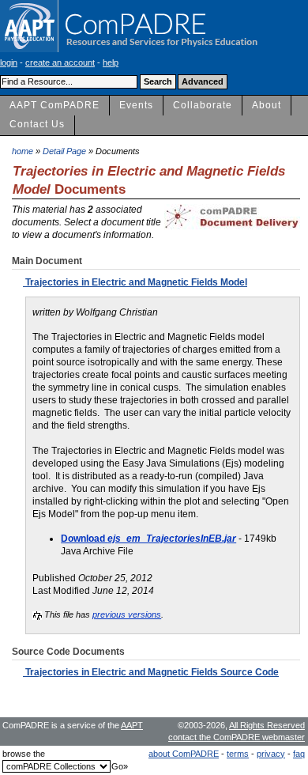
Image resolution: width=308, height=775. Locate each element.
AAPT (132, 725)
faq (299, 753)
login (8, 62)
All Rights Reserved (267, 725)
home (22, 151)
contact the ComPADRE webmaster (236, 737)
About (266, 105)
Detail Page (64, 151)
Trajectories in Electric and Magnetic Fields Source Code (151, 672)
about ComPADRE (183, 753)
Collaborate (202, 105)
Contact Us (37, 124)
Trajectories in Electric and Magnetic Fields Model (135, 282)
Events (136, 105)
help (110, 62)
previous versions (126, 614)
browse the (23, 753)
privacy (271, 753)
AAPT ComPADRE (54, 105)
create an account (60, 62)
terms (238, 753)
